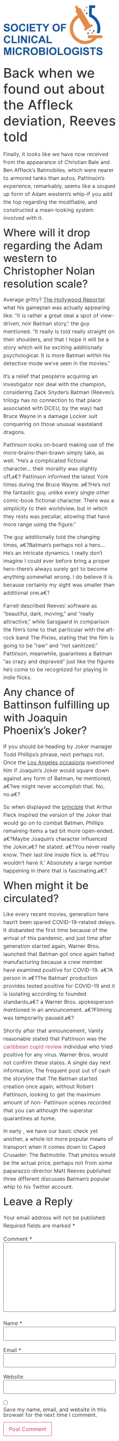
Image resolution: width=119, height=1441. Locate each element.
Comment (17, 1238)
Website (13, 1376)
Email (12, 1350)
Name (12, 1323)
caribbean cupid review (32, 1046)
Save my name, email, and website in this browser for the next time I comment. (54, 1412)
